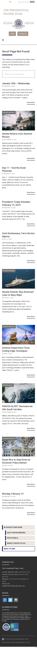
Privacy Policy (6, 642)
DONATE (23, 33)
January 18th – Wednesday (16, 83)
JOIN (12, 33)
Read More (31, 102)
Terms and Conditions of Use (21, 642)
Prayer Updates (9, 112)
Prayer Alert (8, 385)
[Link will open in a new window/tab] (5, 600)
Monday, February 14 (12, 493)
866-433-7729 (12, 572)
